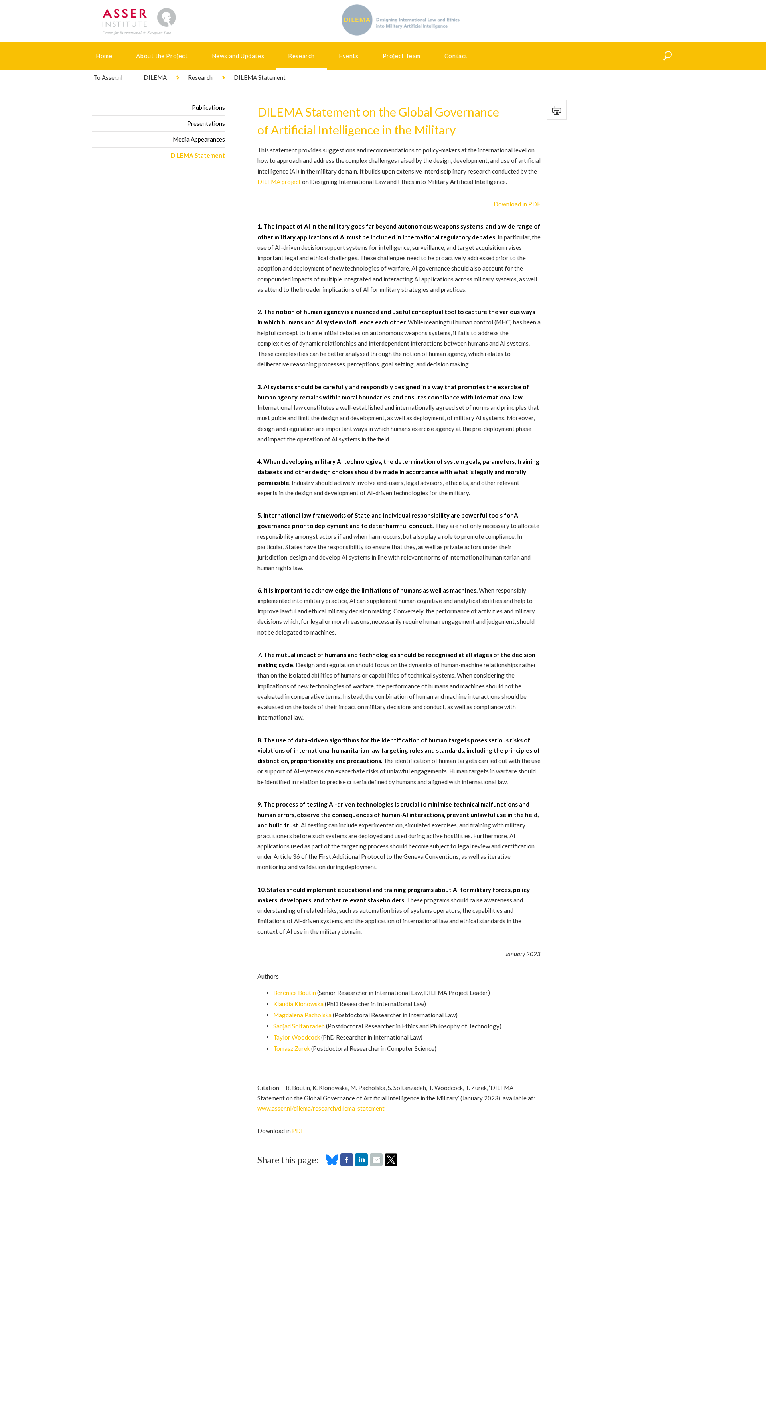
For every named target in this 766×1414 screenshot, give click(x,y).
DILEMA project (279, 181)
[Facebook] (346, 1163)
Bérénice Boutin (294, 992)
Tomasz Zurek (291, 1048)
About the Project (162, 55)
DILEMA (155, 77)
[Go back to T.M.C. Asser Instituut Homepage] (151, 10)
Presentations (206, 123)
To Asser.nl (108, 77)
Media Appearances (199, 139)
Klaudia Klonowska (298, 1003)
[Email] (376, 1163)
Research (301, 55)
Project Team (402, 55)
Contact (456, 55)
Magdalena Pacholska (302, 1014)
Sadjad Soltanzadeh (299, 1026)
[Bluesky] (332, 1163)
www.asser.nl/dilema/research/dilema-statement (321, 1108)
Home (104, 55)
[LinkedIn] (361, 1163)
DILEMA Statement (198, 155)
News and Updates (238, 55)
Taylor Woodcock (296, 1037)
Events (349, 55)
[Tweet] (391, 1163)
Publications (208, 107)
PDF (298, 1130)
